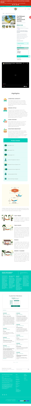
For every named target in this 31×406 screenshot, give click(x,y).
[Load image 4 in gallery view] (13, 26)
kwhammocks (10, 399)
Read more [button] (4, 358)
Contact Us (17, 377)
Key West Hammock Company (21, 22)
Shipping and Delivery (18, 384)
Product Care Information (18, 379)
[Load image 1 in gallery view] (3, 26)
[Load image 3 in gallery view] (10, 26)
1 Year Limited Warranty (18, 381)
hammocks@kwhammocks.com (6, 386)
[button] (25, 9)
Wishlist (25, 378)
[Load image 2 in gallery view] (7, 26)
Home (3, 13)
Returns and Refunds (17, 386)
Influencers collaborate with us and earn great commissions (18, 390)
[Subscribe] (28, 369)
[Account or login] (27, 9)
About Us (17, 376)
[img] (5, 313)
